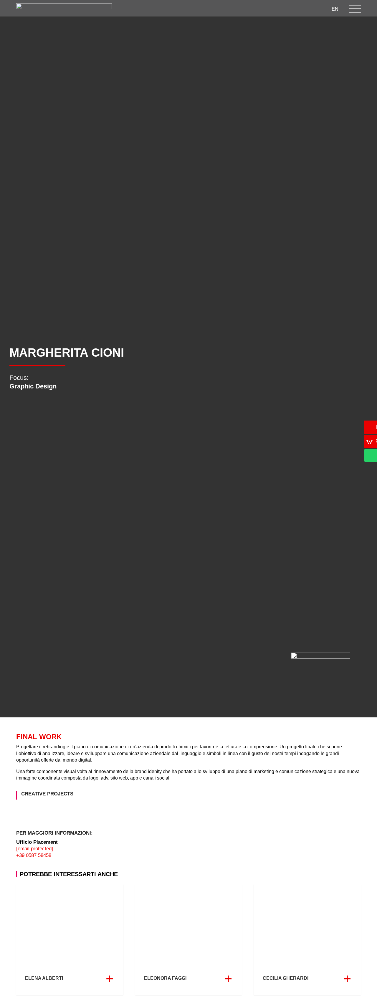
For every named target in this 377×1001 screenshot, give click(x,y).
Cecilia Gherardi (307, 939)
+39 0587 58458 (33, 855)
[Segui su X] (245, 8)
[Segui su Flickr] (280, 8)
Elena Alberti (69, 939)
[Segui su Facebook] (221, 8)
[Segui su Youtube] (257, 8)
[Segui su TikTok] (268, 8)
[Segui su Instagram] (209, 8)
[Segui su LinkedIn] (233, 8)
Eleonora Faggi (188, 939)
